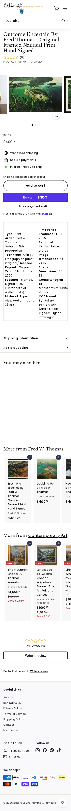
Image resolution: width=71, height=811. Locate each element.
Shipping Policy (13, 719)
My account (11, 730)
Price (7, 135)
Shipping (9, 176)
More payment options (35, 206)
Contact (8, 725)
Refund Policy (12, 703)
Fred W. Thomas (15, 62)
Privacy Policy (12, 708)
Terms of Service (14, 714)
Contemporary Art (47, 535)
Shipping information (20, 338)
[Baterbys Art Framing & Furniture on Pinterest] (52, 750)
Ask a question (15, 348)
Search (8, 697)
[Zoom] (56, 115)
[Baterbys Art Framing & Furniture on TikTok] (59, 750)
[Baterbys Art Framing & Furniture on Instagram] (38, 750)
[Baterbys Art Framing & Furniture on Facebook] (45, 750)
